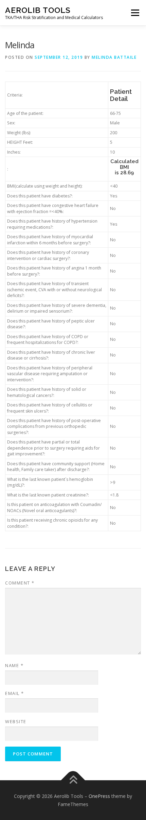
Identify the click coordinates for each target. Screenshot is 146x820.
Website (15, 721)
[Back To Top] (73, 780)
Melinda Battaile (114, 57)
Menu (134, 13)
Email (14, 693)
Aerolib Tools (38, 10)
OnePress (99, 796)
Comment (20, 583)
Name (14, 665)
